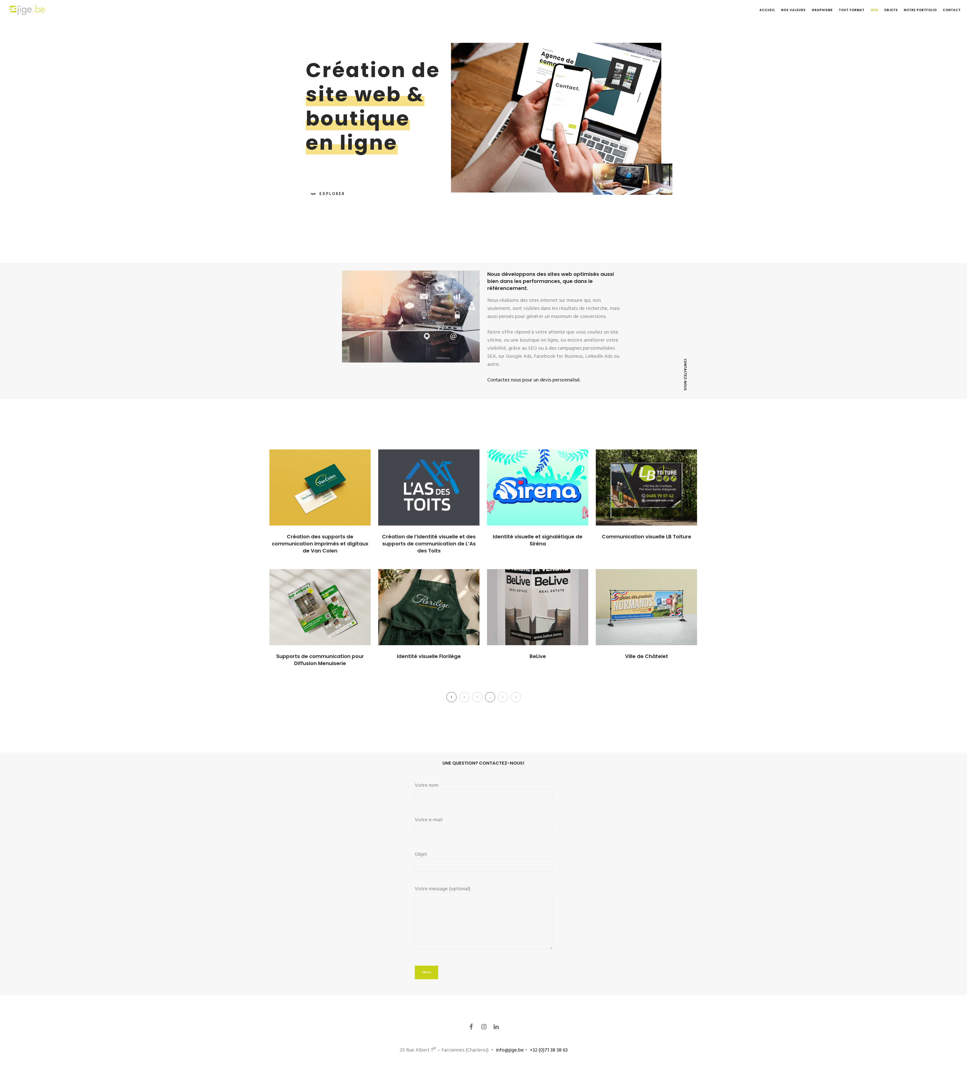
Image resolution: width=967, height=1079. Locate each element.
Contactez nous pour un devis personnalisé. (534, 380)
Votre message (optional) (442, 889)
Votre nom (426, 785)
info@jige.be (510, 1050)
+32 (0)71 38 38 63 (548, 1050)
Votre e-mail (428, 820)
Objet (421, 854)
